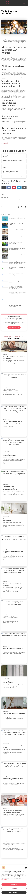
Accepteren (14, 884)
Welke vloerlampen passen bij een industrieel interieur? (14, 166)
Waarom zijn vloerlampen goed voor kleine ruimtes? (14, 155)
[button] (26, 867)
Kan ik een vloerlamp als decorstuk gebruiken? (14, 176)
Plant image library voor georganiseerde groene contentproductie (9, 455)
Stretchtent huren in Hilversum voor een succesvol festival (17, 249)
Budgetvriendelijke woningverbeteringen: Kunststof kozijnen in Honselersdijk (12, 488)
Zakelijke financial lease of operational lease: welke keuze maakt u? (17, 293)
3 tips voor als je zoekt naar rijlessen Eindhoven (17, 236)
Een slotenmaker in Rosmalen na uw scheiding (17, 268)
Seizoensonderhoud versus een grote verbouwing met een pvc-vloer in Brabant (17, 281)
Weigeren (14, 888)
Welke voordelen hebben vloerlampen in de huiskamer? (14, 161)
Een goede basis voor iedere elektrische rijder (15, 306)
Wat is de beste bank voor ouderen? (13, 421)
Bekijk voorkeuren (14, 892)
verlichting (17, 198)
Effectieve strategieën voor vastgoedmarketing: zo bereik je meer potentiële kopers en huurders (17, 262)
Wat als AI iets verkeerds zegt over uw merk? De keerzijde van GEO (17, 299)
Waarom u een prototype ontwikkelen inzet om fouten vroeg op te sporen (17, 218)
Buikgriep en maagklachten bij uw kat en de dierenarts (17, 255)
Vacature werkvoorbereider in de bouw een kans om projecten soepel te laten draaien (17, 274)
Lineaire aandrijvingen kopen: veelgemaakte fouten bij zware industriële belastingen (15, 287)
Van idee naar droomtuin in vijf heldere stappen (15, 243)
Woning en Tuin (6, 15)
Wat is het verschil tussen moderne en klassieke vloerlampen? (14, 172)
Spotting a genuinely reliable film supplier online (16, 224)
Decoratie (4, 198)
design (8, 198)
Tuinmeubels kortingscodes (20, 43)
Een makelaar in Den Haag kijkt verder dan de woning (17, 230)
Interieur (12, 198)
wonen (22, 198)
